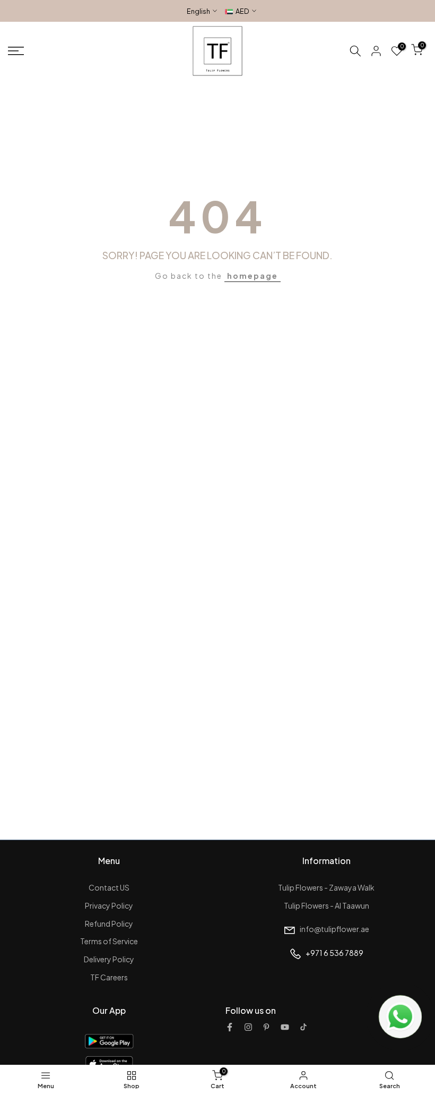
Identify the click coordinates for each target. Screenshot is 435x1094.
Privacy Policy (109, 905)
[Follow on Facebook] (229, 1027)
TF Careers (109, 977)
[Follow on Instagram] (248, 1027)
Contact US (109, 887)
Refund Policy (109, 923)
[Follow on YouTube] (285, 1027)
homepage (252, 275)
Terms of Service (109, 941)
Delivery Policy (109, 959)
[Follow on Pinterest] (266, 1027)
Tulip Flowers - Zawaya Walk (326, 887)
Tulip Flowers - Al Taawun (326, 905)
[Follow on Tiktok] (303, 1027)
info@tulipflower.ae (334, 929)
